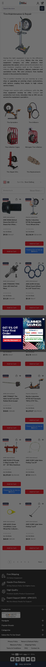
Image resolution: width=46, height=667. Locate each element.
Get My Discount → (12, 340)
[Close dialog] (43, 319)
